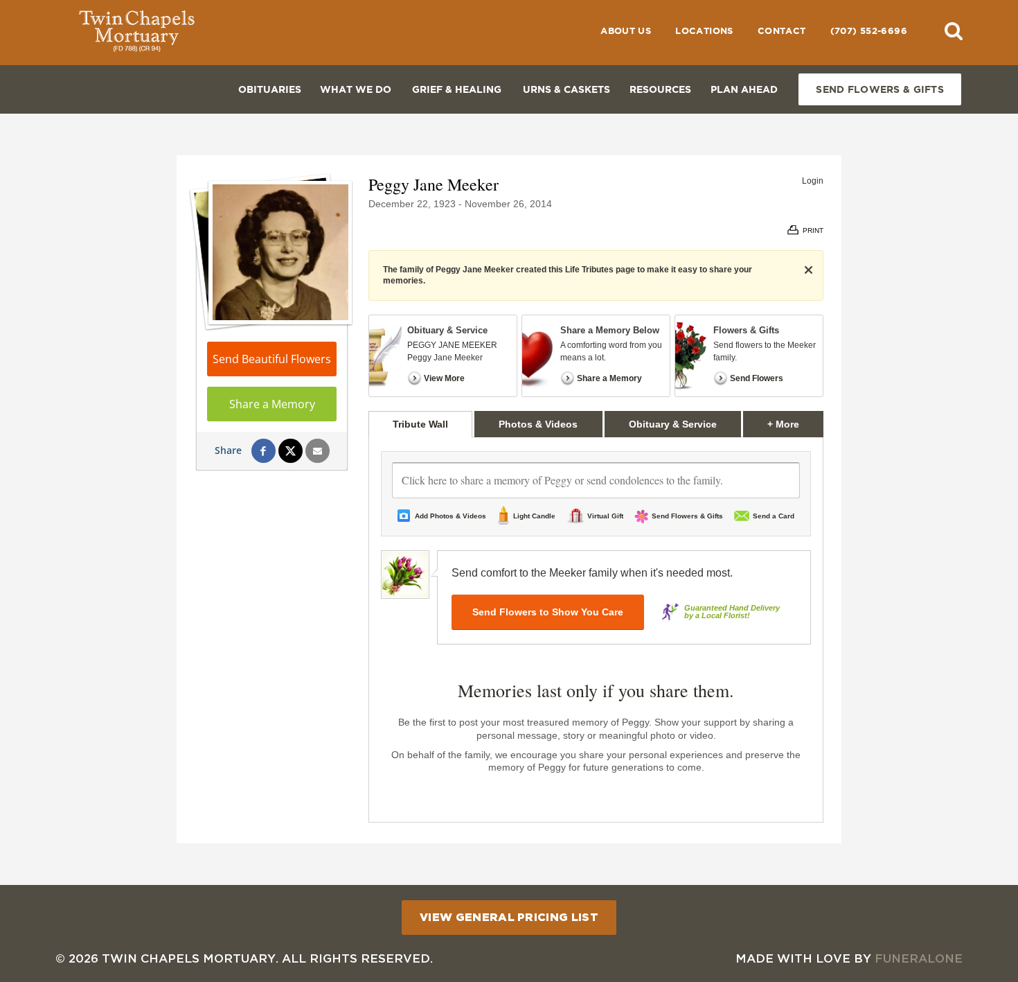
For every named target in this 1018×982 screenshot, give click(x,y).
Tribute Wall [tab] (420, 424)
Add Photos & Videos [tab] (450, 516)
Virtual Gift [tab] (605, 516)
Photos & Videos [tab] (538, 424)
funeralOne (919, 958)
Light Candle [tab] (534, 516)
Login (812, 181)
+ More (795, 424)
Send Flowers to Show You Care (547, 611)
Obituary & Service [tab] (673, 424)
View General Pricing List (509, 917)
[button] (954, 30)
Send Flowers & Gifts (880, 89)
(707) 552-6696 (868, 31)
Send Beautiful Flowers (272, 359)
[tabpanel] (596, 630)
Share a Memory (272, 404)
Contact (782, 31)
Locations (704, 31)
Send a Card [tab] (773, 516)
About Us (625, 31)
